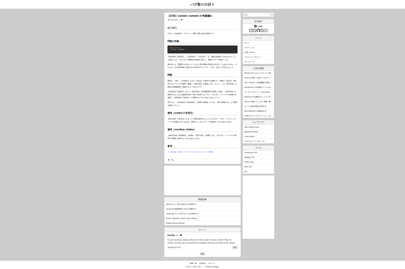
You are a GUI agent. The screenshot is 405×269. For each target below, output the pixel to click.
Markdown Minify (251, 132)
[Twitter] (254, 31)
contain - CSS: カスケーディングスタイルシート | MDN (191, 152)
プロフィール (249, 47)
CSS (172, 160)
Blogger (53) (249, 157)
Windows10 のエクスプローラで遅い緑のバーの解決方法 (266, 73)
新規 (202, 254)
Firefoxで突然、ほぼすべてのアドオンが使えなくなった (265, 78)
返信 (235, 247)
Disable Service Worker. (175, 223)
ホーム (246, 43)
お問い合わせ (249, 52)
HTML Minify (249, 136)
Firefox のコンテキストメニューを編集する (260, 116)
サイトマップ (249, 62)
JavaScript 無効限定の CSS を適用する (181, 209)
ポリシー (211, 263)
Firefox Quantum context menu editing (181, 218)
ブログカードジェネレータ (254, 141)
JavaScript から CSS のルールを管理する (182, 214)
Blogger (216, 267)
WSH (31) (248, 167)
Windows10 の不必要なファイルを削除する (261, 87)
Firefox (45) (249, 162)
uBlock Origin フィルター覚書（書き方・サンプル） (264, 101)
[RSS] (262, 31)
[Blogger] (251, 31)
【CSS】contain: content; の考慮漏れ (189, 15)
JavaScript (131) (250, 152)
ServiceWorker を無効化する (255, 111)
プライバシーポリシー (252, 57)
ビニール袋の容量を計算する (255, 106)
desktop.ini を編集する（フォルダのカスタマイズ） (264, 97)
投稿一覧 (193, 263)
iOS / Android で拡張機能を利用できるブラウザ (262, 82)
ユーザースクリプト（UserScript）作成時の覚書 (262, 92)
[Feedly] (266, 31)
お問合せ (202, 263)
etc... (246, 171)
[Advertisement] (202, 180)
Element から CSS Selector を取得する (181, 204)
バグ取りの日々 (202, 4)
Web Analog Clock (251, 127)
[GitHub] (258, 31)
